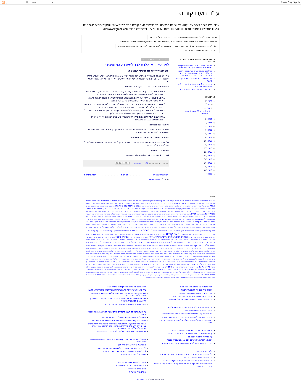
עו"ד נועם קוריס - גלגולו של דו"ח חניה (197, 357)
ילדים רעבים (149, 222)
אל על (154, 203)
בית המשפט (104, 206)
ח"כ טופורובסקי (200, 219)
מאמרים (150, 224)
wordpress (189, 277)
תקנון (93, 272)
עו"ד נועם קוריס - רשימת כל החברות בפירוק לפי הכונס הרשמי (168, 246)
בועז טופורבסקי (133, 206)
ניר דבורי (199, 239)
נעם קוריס (192, 239)
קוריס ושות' (193, 269)
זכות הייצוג (97, 216)
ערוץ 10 (207, 267)
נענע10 (185, 239)
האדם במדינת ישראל (137, 372)
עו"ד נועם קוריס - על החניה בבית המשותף (191, 248)
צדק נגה (108, 267)
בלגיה (159, 208)
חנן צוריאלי (124, 219)
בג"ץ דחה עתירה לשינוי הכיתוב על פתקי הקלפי (185, 206)
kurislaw (132, 275)
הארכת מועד (101, 211)
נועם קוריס (172, 234)
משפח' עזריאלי (96, 224)
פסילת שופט (133, 267)
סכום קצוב (98, 239)
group (142, 275)
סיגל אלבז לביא (135, 239)
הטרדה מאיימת (181, 214)
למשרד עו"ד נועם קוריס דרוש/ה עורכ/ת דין (196, 290)
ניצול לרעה (207, 239)
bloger (168, 275)
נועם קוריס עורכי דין (156, 237)
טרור (91, 219)
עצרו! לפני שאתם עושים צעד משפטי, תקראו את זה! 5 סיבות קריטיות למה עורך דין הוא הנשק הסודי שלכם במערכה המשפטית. (168, 42)
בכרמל (163, 208)
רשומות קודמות (90, 175)
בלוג (155, 208)
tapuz (90, 275)
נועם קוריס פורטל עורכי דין (139, 237)
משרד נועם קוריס (188, 227)
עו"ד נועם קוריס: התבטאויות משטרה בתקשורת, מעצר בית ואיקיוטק (186, 354)
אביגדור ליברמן (155, 201)
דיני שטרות (190, 211)
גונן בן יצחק (107, 208)
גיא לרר (100, 208)
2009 (209, 174)
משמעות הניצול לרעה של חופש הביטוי (131, 365)
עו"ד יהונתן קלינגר (147, 242)
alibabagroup (190, 275)
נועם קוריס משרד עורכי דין (99, 234)
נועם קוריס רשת (95, 237)
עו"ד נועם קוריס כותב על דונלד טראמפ (103, 254)
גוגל (128, 208)
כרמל (91, 222)
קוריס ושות (201, 269)
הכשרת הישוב (121, 214)
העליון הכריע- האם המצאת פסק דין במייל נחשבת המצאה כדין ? (185, 216)
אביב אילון (165, 201)
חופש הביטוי (164, 219)
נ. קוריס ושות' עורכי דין (105, 231)
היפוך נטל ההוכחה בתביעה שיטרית (132, 362)
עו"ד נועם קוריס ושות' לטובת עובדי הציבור (169, 254)
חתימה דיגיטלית (114, 219)
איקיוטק (175, 203)
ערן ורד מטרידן (193, 267)
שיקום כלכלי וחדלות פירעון (191, 272)
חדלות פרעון (173, 219)
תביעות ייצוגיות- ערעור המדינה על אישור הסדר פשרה (191, 296)
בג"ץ (202, 206)
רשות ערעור (111, 269)
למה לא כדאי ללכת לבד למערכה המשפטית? (136, 65)
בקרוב (141, 208)
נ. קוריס (147, 230)
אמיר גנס (123, 203)
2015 (209, 152)
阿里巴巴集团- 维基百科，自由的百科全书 (160, 277)
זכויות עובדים (106, 216)
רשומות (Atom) (155, 179)
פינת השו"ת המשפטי (153, 267)
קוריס (208, 269)
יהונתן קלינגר (198, 222)
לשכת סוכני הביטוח (181, 224)
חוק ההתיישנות (153, 219)
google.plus (149, 275)
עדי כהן (182, 242)
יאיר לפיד (207, 222)
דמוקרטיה (182, 211)
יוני (208, 104)
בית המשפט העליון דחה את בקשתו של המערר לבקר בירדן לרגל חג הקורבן (117, 290)
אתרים (207, 206)
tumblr (201, 277)
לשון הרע (192, 224)
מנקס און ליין (112, 224)
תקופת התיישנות (101, 272)
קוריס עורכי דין (175, 269)
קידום (168, 269)
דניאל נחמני (174, 211)
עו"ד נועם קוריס (199, 13)
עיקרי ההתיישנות (127, 264)
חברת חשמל (190, 219)
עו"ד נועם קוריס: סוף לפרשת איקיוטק (112, 261)
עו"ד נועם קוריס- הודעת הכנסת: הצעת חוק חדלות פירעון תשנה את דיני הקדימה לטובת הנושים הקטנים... (142, 256)
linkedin (126, 275)
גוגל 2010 (122, 208)
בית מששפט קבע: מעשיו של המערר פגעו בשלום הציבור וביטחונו (187, 314)
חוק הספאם (144, 219)
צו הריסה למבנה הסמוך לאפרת (133, 354)
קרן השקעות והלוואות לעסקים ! (200, 337)
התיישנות (158, 216)
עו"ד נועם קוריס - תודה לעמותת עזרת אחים (131, 248)
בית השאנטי (170, 208)
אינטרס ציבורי (183, 203)
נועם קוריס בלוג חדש (145, 234)
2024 (209, 119)
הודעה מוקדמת (91, 211)
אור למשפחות (122, 201)
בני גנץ (145, 208)
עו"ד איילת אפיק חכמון (162, 242)
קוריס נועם (184, 269)
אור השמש (131, 201)
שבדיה (104, 269)
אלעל (128, 203)
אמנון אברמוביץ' (114, 203)
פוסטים (175, 267)
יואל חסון (189, 222)
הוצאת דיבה (201, 214)
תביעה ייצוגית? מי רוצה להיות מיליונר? (142, 272)
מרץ (208, 108)
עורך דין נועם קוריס (154, 264)
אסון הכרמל (105, 203)
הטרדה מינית (170, 214)
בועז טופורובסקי (121, 206)
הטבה (189, 214)
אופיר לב (139, 201)
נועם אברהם (184, 234)
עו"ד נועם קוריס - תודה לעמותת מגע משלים (161, 248)
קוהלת (88, 267)
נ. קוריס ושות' (136, 231)
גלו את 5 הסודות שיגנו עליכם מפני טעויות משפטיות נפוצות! (189, 340)
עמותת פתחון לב (96, 264)
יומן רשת (166, 222)
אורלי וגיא (113, 201)
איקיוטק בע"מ (166, 203)
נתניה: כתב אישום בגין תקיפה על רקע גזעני (195, 293)
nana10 (112, 275)
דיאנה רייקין (207, 211)
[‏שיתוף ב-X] (122, 163)
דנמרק (167, 211)
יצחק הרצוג (130, 222)
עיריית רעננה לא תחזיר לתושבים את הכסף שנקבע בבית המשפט (187, 343)
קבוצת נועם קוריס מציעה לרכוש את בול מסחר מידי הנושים (189, 333)
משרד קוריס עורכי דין (160, 231)
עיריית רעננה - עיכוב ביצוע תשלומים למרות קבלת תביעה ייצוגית (121, 331)
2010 (209, 170)
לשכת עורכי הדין (168, 224)
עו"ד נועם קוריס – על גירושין (116, 251)
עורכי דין (144, 264)
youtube (179, 277)
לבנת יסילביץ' (204, 224)
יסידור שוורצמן (140, 222)
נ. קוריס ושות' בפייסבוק (122, 231)
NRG (94, 275)
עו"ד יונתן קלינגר (134, 242)
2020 (209, 134)
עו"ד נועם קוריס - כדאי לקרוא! (135, 246)
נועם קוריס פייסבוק (122, 237)
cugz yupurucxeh (160, 275)
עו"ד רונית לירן (188, 264)
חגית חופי (181, 219)
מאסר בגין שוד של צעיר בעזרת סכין (132, 345)
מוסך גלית (143, 224)
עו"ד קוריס (198, 264)
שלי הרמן (178, 272)
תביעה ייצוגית (161, 272)
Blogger (140, 379)
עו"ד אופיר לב (175, 242)
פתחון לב (114, 267)
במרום (150, 208)
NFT (107, 275)
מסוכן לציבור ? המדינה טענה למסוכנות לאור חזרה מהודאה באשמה (144, 46)
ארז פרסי (97, 203)
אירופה (159, 203)
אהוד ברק (146, 201)
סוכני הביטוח (178, 239)
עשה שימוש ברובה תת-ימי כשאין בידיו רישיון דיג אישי (125, 304)
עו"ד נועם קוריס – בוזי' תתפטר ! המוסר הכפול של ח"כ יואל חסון (149, 251)
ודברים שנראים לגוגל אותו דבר (143, 216)
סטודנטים (154, 239)
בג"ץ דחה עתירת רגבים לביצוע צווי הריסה (153, 206)
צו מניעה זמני (100, 267)
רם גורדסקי (131, 269)
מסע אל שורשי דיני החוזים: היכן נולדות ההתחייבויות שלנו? (123, 317)
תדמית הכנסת (118, 272)
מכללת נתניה (122, 224)
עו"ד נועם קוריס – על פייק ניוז (181, 251)
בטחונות (111, 206)
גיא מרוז (93, 208)
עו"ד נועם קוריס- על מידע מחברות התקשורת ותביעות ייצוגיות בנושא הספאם (151, 261)
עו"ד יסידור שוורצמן (121, 242)
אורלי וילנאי (105, 201)
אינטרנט (192, 203)
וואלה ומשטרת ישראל (119, 216)
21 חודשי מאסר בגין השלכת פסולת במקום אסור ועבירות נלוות (122, 348)
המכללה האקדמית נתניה (108, 214)
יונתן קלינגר (159, 222)
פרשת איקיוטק (123, 267)
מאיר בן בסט (158, 224)
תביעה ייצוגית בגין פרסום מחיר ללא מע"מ (196, 287)
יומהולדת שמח (175, 222)
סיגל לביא (126, 239)
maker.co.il (119, 275)
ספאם (206, 242)
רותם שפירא (140, 269)
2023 (209, 123)
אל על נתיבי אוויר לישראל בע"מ (141, 203)
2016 (209, 148)
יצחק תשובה (121, 222)
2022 (209, 126)
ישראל (114, 222)
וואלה (130, 216)
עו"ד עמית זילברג (209, 264)
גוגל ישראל (115, 208)
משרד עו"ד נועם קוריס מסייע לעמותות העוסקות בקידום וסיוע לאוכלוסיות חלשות (137, 227)
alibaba (197, 275)
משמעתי (104, 224)
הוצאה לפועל (210, 214)
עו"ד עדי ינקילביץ (92, 261)
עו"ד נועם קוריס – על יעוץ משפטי (104, 248)
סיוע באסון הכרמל (116, 239)
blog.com (175, 275)
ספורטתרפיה (199, 242)
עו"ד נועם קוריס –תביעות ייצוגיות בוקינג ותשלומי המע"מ (190, 299)
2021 (209, 130)
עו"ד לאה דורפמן (108, 242)
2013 (209, 159)
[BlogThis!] (125, 163)
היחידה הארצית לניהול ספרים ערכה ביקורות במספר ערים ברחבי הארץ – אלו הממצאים (183, 37)
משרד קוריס (172, 231)
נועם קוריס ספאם (182, 237)
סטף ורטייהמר (146, 239)
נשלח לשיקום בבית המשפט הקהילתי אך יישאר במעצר (196, 46)
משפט (88, 224)
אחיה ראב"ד (96, 201)
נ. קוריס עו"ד (92, 231)
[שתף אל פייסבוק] (119, 163)
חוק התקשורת (134, 219)
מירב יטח (130, 224)
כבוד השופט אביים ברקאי (103, 222)
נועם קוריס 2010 (159, 234)
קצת (154, 269)
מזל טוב (137, 224)
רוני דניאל (149, 269)
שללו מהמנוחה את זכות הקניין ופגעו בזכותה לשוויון (126, 287)
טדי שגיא (105, 219)
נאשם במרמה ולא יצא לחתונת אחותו (197, 311)
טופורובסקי (97, 219)
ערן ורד (201, 267)
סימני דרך (106, 239)
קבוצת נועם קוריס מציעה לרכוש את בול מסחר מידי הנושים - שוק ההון (119, 321)
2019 (209, 137)
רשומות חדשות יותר (160, 175)
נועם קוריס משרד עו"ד (117, 234)
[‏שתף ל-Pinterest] (116, 163)
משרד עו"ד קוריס (103, 227)
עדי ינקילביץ (190, 242)
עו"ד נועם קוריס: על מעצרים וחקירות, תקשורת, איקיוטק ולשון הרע (187, 361)
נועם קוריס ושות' (132, 234)
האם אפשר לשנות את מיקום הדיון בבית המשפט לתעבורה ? (127, 211)
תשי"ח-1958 (205, 275)
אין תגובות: (137, 163)
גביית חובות (134, 208)
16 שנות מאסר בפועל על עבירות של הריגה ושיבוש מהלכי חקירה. (192, 201)
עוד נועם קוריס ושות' (175, 264)
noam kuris (101, 275)
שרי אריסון (170, 272)
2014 (209, 156)
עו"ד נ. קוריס (98, 242)
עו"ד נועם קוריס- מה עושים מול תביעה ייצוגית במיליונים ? (162, 259)
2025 (209, 101)
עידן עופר (137, 264)
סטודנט (161, 239)
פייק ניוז (163, 267)
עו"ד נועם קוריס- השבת (98, 256)
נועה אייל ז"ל (193, 234)
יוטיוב (183, 222)
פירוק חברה (141, 267)
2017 (209, 144)
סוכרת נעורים (168, 239)
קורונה (212, 269)
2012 (209, 163)
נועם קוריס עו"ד (170, 237)
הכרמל (164, 214)
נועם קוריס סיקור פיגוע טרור (198, 237)
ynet (184, 277)
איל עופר (198, 203)
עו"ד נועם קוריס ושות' (192, 254)
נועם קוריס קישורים (108, 237)
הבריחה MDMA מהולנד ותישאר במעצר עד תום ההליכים (190, 307)
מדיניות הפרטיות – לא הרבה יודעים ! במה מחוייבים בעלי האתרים (187, 317)
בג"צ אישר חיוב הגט (204, 351)
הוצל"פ (193, 214)
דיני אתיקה (199, 211)
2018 (209, 141)
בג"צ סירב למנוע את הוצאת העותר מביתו (201, 51)
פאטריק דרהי (183, 267)
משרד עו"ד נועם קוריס (173, 227)
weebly (196, 277)
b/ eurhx (182, 275)
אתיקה (212, 206)
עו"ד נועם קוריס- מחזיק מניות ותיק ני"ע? (127, 259)
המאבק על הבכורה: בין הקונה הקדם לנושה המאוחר (192, 330)
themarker (207, 277)
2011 (209, 167)
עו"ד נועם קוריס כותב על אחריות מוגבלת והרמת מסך (135, 254)
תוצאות (110, 272)
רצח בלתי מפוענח (121, 269)
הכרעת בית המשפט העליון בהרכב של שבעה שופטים (143, 214)
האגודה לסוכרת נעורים (157, 211)
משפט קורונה (210, 227)
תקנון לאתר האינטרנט (137, 369)
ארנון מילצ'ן (90, 203)
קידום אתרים (160, 269)
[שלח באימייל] (128, 163)
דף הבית (124, 175)
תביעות (125, 272)
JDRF (137, 275)
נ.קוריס (200, 234)
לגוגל (197, 224)
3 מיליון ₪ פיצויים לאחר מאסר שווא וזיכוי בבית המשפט (124, 351)
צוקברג (93, 267)
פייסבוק (169, 267)
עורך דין (165, 264)
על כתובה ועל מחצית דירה (112, 264)
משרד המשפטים (199, 227)
